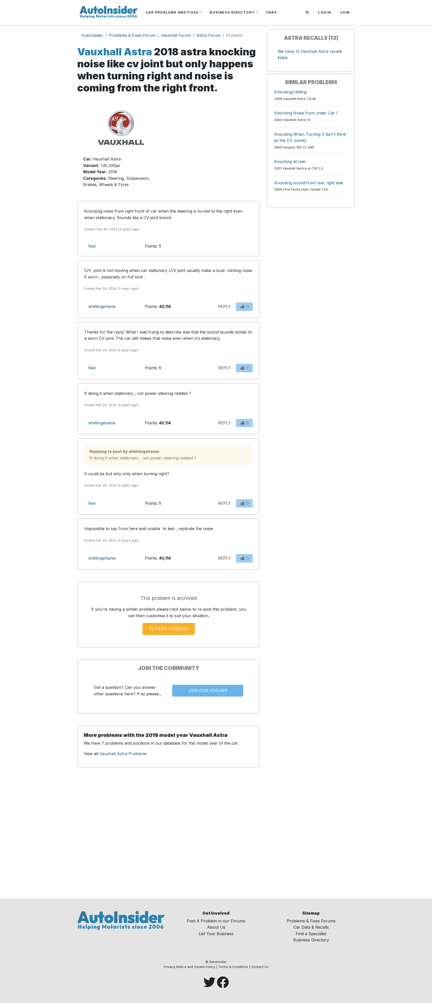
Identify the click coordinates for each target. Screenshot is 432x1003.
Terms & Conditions (233, 967)
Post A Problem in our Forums (216, 920)
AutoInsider (92, 35)
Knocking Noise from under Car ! (305, 112)
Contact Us (260, 967)
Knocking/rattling (290, 91)
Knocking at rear (290, 161)
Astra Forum (208, 35)
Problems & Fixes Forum (132, 35)
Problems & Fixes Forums (311, 920)
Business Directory (232, 12)
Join (345, 12)
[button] (308, 12)
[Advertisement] (216, 146)
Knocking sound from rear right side (308, 182)
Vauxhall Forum (176, 35)
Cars (271, 12)
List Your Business (216, 933)
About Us (216, 927)
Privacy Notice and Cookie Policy (189, 967)
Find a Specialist (311, 933)
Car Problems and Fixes (172, 12)
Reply (224, 306)
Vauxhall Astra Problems (123, 753)
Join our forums (208, 690)
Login (324, 12)
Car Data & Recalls (311, 927)
